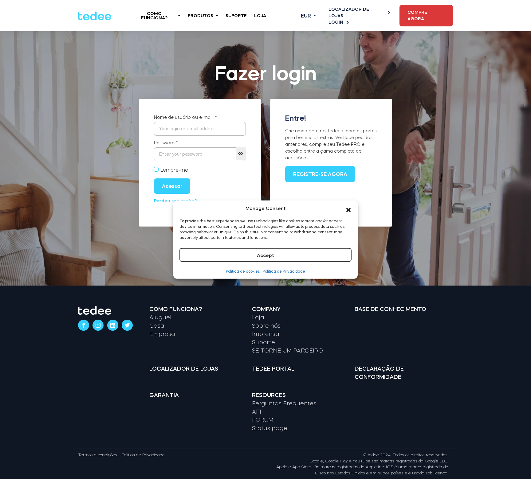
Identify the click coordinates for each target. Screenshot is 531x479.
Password (166, 143)
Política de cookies (243, 271)
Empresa (162, 334)
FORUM (262, 420)
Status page (269, 428)
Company (266, 309)
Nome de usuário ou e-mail (185, 117)
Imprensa (265, 334)
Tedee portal (273, 369)
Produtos (200, 16)
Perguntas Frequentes (284, 403)
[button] (348, 208)
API (256, 412)
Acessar (172, 186)
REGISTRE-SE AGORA (320, 174)
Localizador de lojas (348, 12)
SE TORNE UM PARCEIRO (287, 350)
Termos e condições (97, 455)
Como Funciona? (154, 15)
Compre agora (417, 15)
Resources (269, 395)
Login (335, 22)
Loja (260, 16)
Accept (265, 255)
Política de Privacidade (284, 271)
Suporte (236, 16)
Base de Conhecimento (390, 309)
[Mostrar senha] (241, 153)
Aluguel (160, 317)
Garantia (164, 395)
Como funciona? (175, 309)
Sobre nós (266, 326)
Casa (156, 326)
